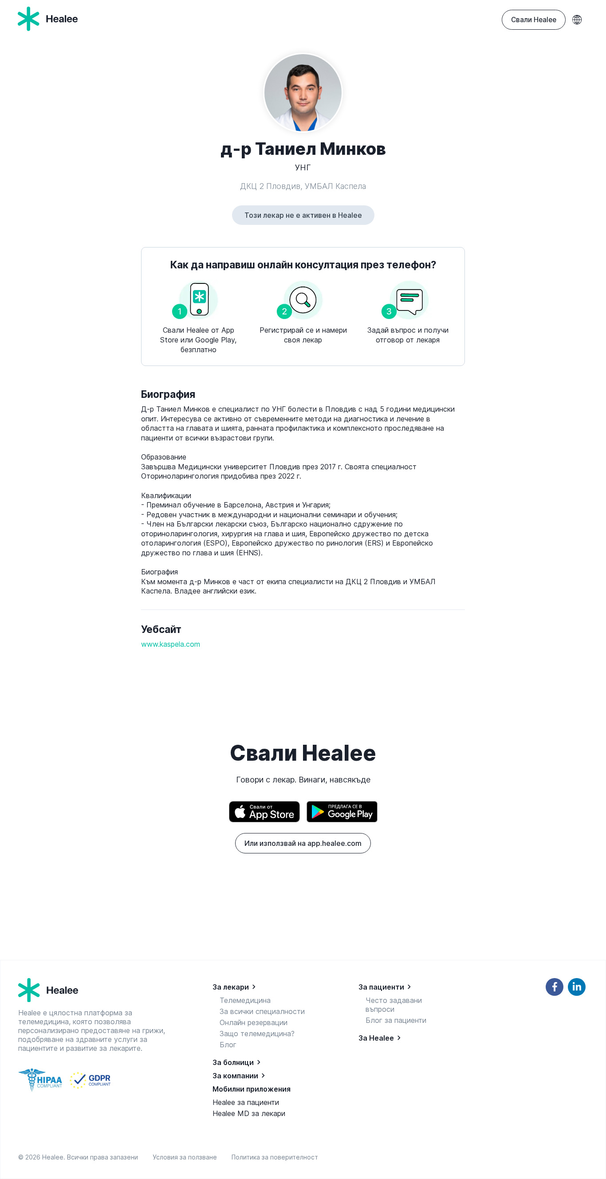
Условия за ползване (186, 1157)
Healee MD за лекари (248, 1113)
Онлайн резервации (253, 1022)
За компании (235, 1075)
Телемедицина (245, 1000)
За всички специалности (262, 1011)
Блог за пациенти (396, 1020)
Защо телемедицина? (257, 1033)
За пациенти (381, 986)
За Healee (376, 1038)
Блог (228, 1044)
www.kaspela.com (170, 644)
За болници (233, 1062)
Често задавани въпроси (394, 1005)
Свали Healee (533, 20)
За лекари (230, 986)
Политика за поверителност (275, 1157)
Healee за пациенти (245, 1102)
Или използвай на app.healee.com (303, 843)
